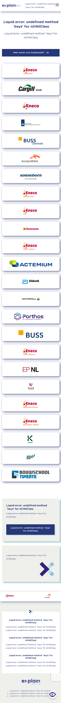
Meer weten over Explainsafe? (29, 53)
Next (54, 597)
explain (31, 681)
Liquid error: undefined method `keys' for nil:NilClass (40, 5)
